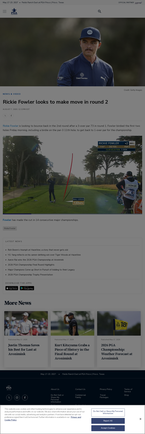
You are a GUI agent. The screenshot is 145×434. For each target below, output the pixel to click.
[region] (72, 419)
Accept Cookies (108, 428)
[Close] (140, 419)
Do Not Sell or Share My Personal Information (108, 412)
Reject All (108, 421)
